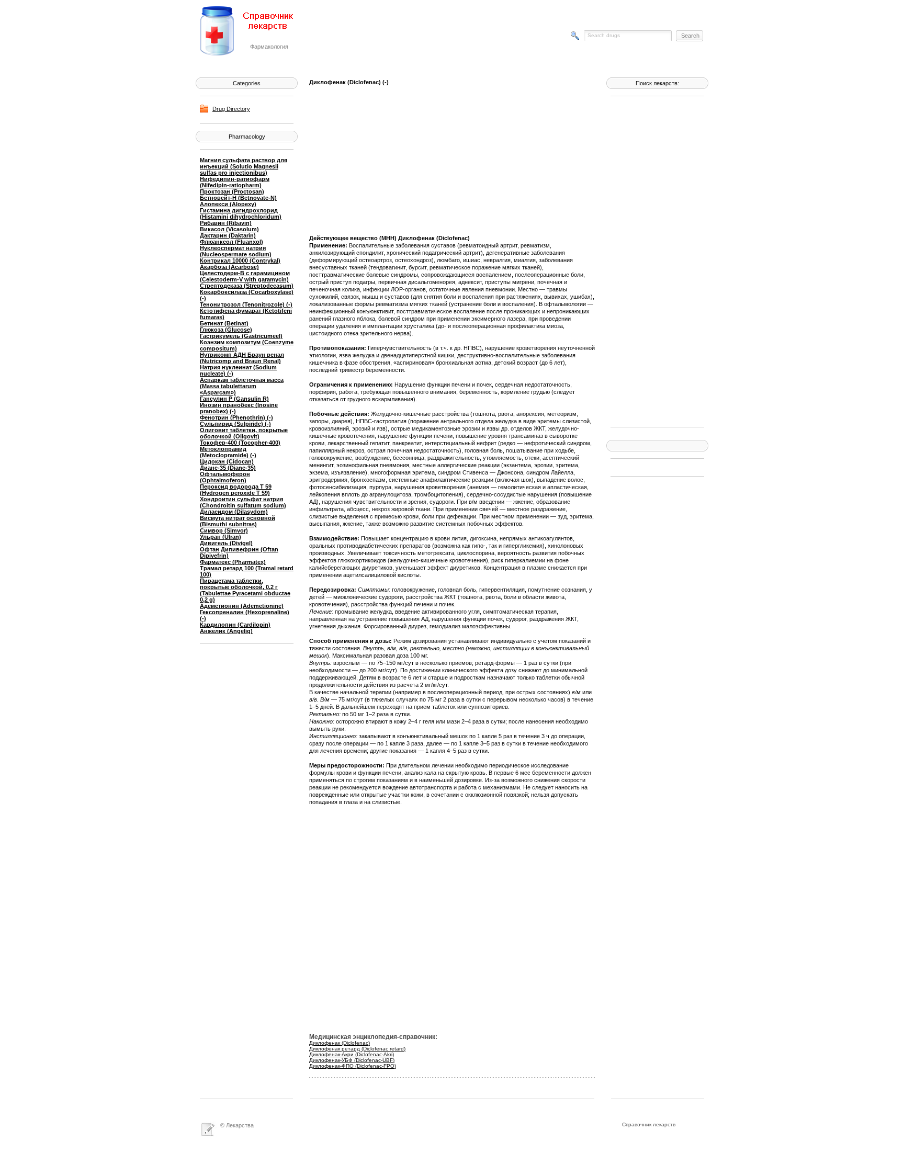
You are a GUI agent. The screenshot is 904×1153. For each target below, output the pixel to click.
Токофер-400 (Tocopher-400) (240, 442)
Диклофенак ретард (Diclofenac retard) (357, 1049)
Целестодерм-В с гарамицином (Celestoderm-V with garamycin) (245, 276)
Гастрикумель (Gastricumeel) (241, 336)
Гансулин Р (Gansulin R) (234, 398)
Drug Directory (231, 109)
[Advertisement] (652, 260)
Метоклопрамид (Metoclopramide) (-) (228, 452)
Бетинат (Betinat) (224, 323)
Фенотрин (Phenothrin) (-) (236, 417)
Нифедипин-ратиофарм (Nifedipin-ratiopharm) (234, 182)
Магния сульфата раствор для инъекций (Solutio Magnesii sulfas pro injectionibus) (243, 166)
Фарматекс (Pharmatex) (233, 562)
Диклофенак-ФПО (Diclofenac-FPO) (352, 1066)
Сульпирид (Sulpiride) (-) (235, 424)
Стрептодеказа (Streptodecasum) (246, 285)
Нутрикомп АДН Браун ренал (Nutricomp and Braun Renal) (242, 358)
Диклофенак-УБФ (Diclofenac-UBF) (351, 1060)
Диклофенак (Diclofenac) (339, 1043)
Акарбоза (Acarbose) (229, 267)
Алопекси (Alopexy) (228, 204)
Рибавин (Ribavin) (226, 223)
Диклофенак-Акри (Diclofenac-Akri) (351, 1054)
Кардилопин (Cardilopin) (235, 624)
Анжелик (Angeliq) (226, 631)
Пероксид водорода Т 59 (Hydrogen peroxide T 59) (236, 489)
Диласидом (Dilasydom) (234, 511)
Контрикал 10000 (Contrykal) (240, 260)
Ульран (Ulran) (220, 537)
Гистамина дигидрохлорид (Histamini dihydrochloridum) (240, 213)
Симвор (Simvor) (224, 530)
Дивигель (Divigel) (226, 543)
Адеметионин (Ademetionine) (242, 606)
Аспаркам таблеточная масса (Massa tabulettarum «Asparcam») (242, 386)
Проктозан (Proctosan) (232, 191)
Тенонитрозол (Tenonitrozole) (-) (246, 304)
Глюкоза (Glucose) (226, 329)
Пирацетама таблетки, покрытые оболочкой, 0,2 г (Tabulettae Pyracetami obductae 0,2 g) (245, 590)
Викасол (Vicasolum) (229, 229)
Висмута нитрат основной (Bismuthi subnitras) (237, 521)
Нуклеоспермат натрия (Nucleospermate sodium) (236, 251)
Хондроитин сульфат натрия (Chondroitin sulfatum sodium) (243, 502)
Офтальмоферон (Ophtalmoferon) (225, 477)
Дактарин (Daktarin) (228, 235)
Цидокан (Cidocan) (227, 461)
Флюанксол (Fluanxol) (231, 242)
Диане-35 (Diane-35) (228, 468)
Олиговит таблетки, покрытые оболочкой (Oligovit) (244, 433)
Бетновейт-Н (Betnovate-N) (238, 198)
